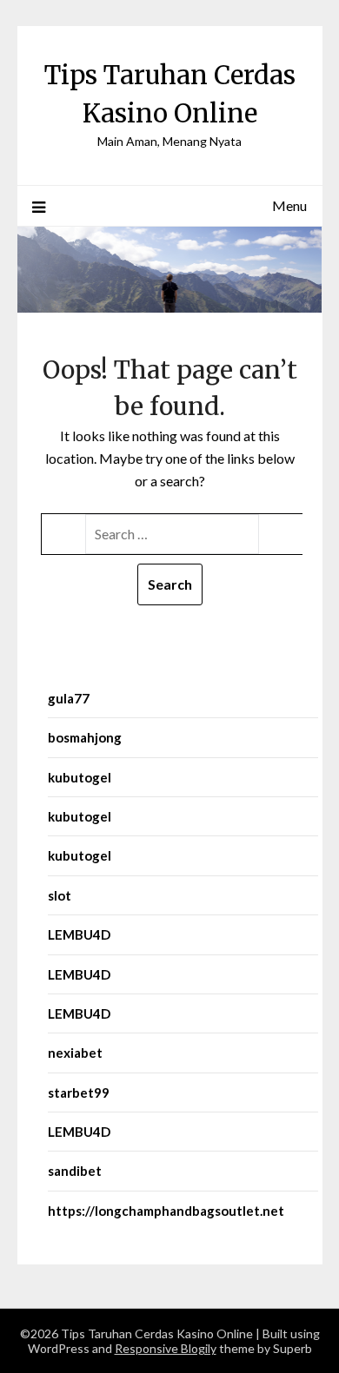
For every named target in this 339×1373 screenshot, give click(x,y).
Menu (289, 205)
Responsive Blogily (165, 1348)
